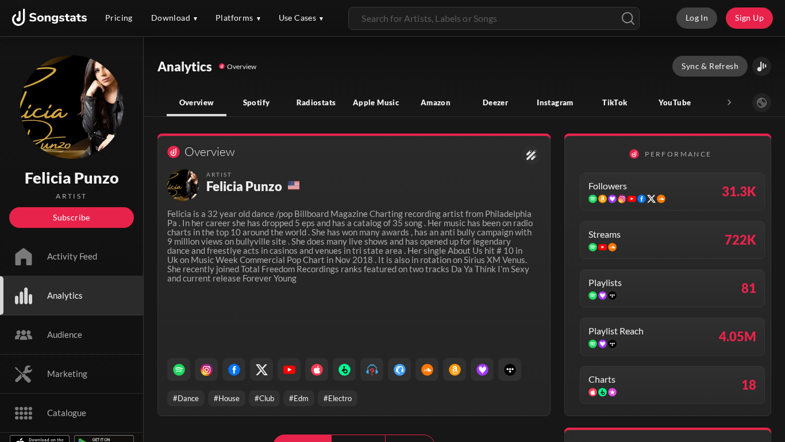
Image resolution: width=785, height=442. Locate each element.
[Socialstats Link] (531, 155)
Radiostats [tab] (316, 102)
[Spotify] (178, 369)
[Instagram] (206, 369)
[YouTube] (289, 369)
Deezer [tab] (495, 102)
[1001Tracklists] (371, 369)
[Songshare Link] (761, 66)
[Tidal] (509, 369)
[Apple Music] (316, 369)
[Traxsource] (399, 369)
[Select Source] (761, 102)
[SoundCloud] (426, 369)
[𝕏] (261, 369)
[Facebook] (233, 369)
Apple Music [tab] (376, 102)
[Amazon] (454, 369)
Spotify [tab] (256, 102)
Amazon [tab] (436, 102)
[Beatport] (344, 369)
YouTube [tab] (675, 102)
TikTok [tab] (614, 102)
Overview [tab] (196, 102)
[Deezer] (482, 369)
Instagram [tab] (555, 102)
